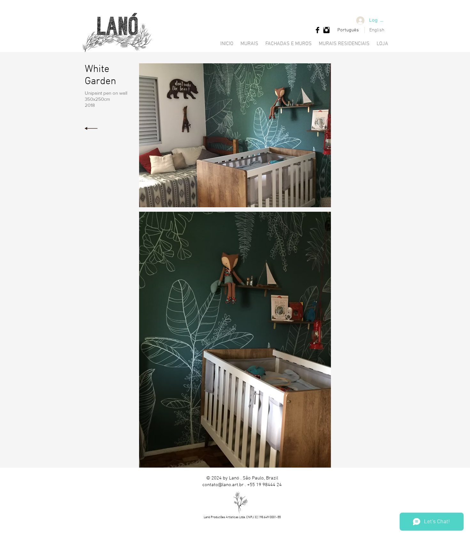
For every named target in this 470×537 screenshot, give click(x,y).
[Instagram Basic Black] (326, 30)
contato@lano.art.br (223, 485)
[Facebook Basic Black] (317, 30)
